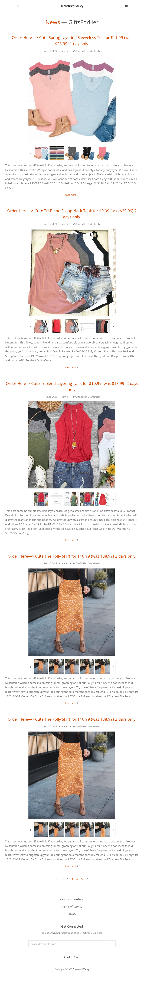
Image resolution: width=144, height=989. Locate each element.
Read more (71, 194)
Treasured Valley (81, 969)
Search (67, 957)
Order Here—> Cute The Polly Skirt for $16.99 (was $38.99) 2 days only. (72, 556)
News (52, 22)
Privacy (77, 957)
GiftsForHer (81, 50)
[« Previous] (57, 879)
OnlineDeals (94, 50)
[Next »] (87, 879)
